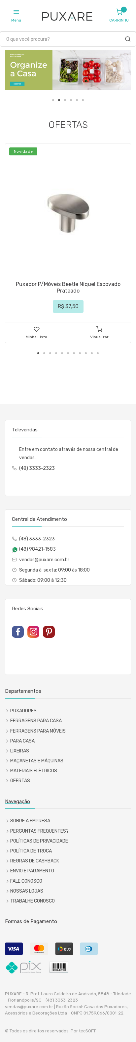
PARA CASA (22, 741)
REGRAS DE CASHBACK (34, 861)
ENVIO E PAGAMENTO (32, 871)
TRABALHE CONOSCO (32, 901)
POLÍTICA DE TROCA (31, 851)
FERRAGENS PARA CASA (36, 721)
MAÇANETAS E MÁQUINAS (36, 761)
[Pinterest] (49, 632)
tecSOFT (87, 1030)
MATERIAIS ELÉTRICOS (33, 771)
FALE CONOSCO (26, 881)
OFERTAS (20, 781)
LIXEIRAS (19, 751)
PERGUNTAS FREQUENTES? (39, 831)
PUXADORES (23, 711)
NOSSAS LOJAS (26, 891)
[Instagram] (33, 632)
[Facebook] (18, 632)
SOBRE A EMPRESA (30, 821)
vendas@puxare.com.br (44, 560)
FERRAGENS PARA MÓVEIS (38, 731)
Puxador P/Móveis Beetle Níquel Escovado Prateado (68, 287)
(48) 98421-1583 (37, 549)
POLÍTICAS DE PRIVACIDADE (39, 841)
